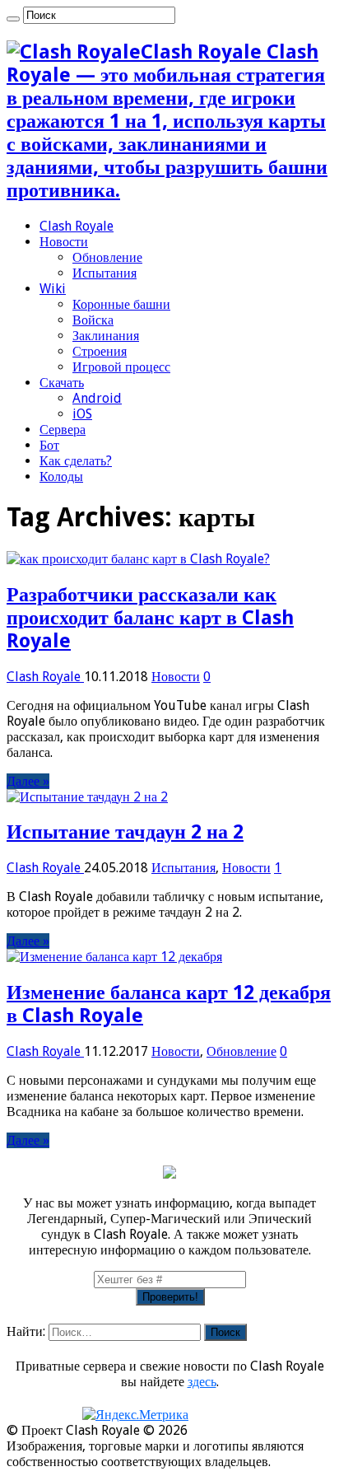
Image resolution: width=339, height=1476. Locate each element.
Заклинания (105, 335)
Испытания (104, 273)
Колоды (61, 476)
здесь (202, 1382)
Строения (99, 351)
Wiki (52, 289)
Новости (63, 242)
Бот (49, 445)
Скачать (61, 382)
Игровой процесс (121, 367)
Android (97, 398)
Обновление (107, 257)
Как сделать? (75, 461)
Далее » (28, 781)
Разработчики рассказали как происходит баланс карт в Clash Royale (150, 617)
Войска (93, 320)
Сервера (62, 429)
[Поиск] (13, 18)
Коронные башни (121, 304)
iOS (82, 414)
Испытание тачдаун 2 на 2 (125, 831)
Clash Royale (76, 226)
